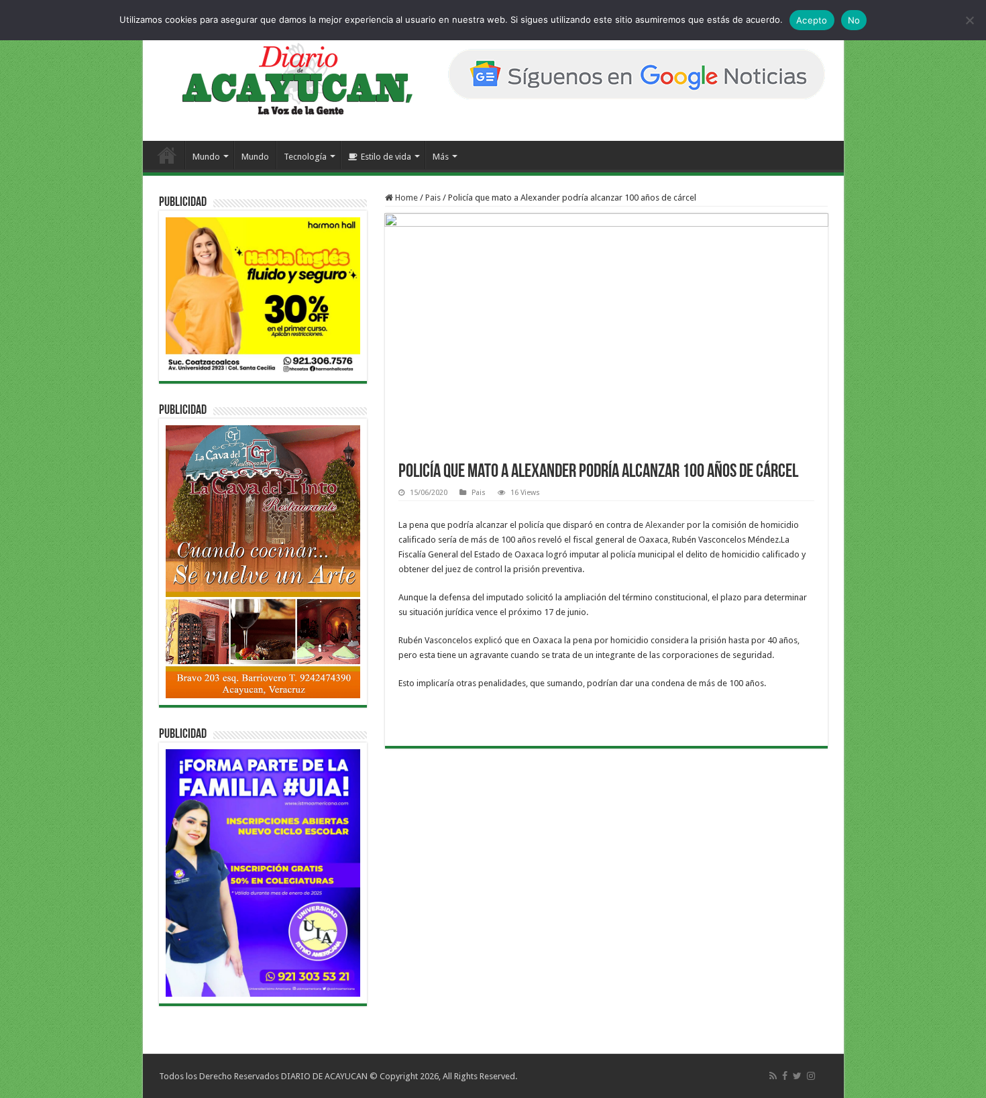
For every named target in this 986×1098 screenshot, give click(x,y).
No (854, 20)
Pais (433, 198)
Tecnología (305, 157)
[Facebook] (785, 1076)
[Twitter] (797, 1076)
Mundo (206, 157)
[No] (969, 20)
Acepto (812, 20)
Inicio (167, 155)
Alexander (665, 525)
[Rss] (773, 1076)
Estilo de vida (386, 157)
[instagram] (811, 1076)
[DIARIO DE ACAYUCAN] (286, 79)
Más (441, 157)
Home (405, 198)
